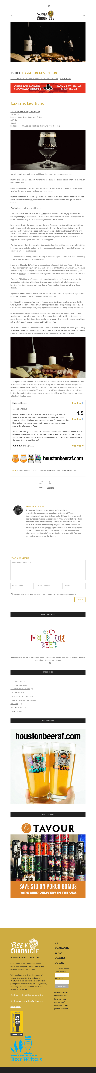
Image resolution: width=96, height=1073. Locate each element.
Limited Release (50, 470)
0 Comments (65, 79)
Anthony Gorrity (50, 79)
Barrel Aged (26, 470)
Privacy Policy (15, 1006)
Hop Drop (35, 126)
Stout (59, 470)
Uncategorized (17, 711)
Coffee (34, 470)
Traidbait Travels (18, 707)
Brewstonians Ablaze (20, 689)
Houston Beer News (19, 696)
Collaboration (17, 692)
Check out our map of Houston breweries (26, 1001)
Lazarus (41, 470)
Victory (43, 214)
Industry (14, 704)
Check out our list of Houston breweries (26, 995)
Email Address (61, 971)
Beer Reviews (34, 79)
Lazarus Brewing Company (25, 111)
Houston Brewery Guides (21, 700)
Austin (19, 470)
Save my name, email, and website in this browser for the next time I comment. (44, 594)
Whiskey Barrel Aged (69, 470)
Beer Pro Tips (16, 681)
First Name (59, 978)
